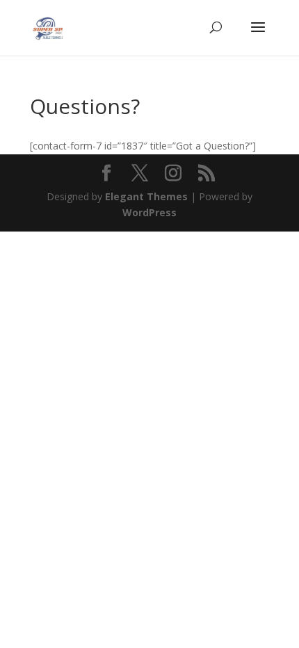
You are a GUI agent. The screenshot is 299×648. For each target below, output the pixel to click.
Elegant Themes (146, 196)
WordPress (149, 212)
